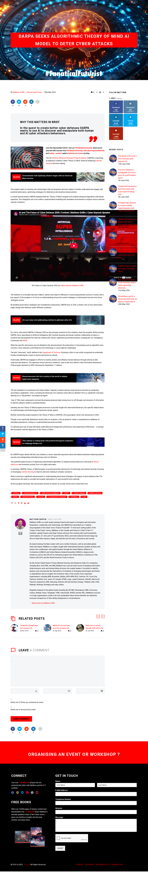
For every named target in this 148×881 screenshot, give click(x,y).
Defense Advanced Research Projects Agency (69, 158)
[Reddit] (28, 503)
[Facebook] (12, 503)
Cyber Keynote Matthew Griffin (72, 285)
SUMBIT (60, 848)
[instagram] (17, 792)
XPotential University (75, 151)
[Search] (144, 5)
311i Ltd (27, 865)
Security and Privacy (34, 92)
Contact (79, 5)
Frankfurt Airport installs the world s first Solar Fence (127, 268)
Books (68, 5)
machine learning (27, 472)
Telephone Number (63, 799)
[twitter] (32, 792)
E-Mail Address (62, 790)
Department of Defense (51, 352)
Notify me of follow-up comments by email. (27, 702)
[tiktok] (27, 792)
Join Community (132, 5)
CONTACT (80, 865)
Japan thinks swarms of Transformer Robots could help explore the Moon (127, 253)
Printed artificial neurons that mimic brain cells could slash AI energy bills (127, 190)
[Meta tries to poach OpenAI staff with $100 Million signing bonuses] (81, 628)
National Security (28, 497)
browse (80, 153)
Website (58, 808)
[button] (98, 616)
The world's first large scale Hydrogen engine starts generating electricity (127, 284)
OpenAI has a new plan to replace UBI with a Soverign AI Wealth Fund (127, 222)
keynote (71, 153)
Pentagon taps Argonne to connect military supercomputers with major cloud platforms (127, 207)
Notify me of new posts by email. (23, 710)
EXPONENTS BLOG (102, 865)
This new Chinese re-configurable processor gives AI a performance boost (127, 174)
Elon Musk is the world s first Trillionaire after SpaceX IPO (127, 158)
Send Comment (21, 719)
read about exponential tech (93, 151)
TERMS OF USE (117, 865)
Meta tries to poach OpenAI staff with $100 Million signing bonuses (95, 628)
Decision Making (79, 493)
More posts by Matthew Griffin (43, 603)
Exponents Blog (93, 5)
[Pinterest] (18, 503)
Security (40, 497)
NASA (25, 340)
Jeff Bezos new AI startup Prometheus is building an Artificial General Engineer (126, 237)
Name (58, 781)
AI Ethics (16, 493)
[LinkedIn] (25, 503)
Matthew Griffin (18, 92)
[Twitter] (15, 503)
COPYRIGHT (89, 865)
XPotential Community (83, 148)
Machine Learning (95, 493)
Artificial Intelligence (30, 493)
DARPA (66, 493)
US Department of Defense (57, 497)
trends (51, 153)
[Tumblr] (22, 503)
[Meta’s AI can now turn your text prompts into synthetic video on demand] (48, 628)
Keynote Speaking (113, 5)
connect (58, 153)
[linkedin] (22, 792)
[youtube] (37, 792)
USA (84, 497)
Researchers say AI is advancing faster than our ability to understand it (127, 299)
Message (59, 817)
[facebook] (12, 792)
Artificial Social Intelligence (50, 493)
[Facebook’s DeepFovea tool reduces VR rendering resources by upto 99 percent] (15, 628)
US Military (74, 497)
